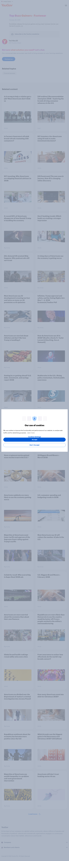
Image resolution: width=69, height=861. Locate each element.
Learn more (30, 433)
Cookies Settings (34, 437)
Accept (34, 439)
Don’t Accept (34, 445)
